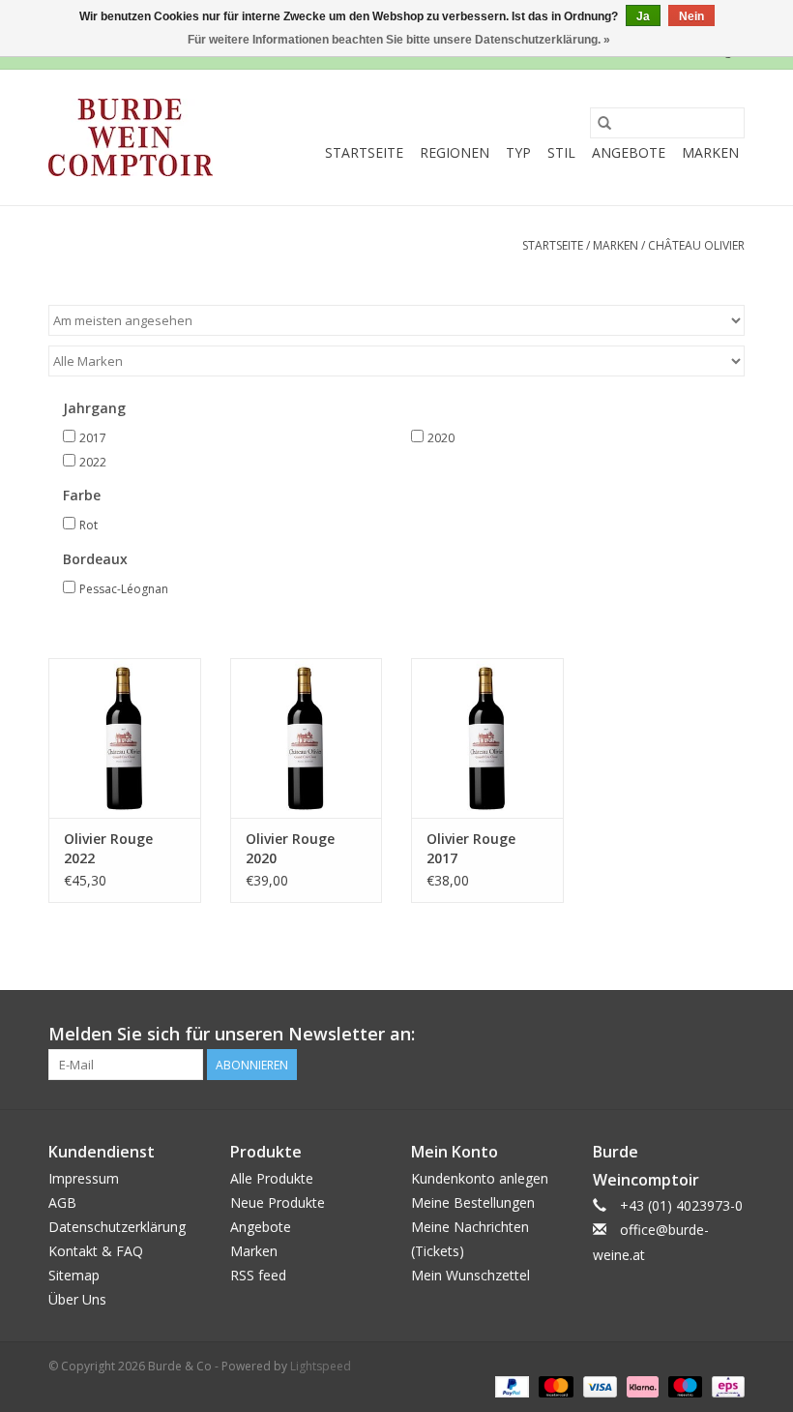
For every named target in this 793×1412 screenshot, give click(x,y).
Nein (691, 16)
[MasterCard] (553, 1385)
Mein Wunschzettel (470, 1275)
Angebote (628, 152)
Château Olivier (696, 245)
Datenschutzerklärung (117, 1226)
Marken (710, 152)
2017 (92, 438)
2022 (92, 462)
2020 (441, 438)
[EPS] (725, 1385)
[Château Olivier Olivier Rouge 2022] (124, 738)
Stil (561, 152)
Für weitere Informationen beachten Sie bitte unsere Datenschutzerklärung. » (399, 39)
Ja (643, 16)
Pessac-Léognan (123, 589)
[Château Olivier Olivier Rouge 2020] (306, 738)
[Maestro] (683, 1385)
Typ (518, 152)
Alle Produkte (271, 1178)
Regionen (454, 152)
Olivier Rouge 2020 (290, 848)
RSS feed (258, 1275)
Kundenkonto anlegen (479, 1178)
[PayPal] (510, 1385)
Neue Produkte (277, 1202)
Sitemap (74, 1275)
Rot (88, 525)
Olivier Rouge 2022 (108, 848)
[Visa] (598, 1385)
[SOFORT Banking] (640, 1385)
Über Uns (77, 1299)
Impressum (83, 1178)
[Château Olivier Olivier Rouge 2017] (487, 738)
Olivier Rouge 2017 (470, 848)
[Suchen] (604, 122)
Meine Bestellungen (473, 1202)
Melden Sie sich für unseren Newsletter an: (231, 1034)
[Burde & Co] (130, 137)
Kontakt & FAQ (95, 1251)
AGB (62, 1202)
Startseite (364, 152)
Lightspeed (320, 1366)
